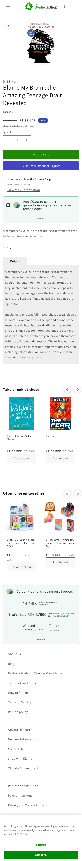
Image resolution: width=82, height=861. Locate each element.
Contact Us (15, 749)
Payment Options (20, 795)
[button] (8, 6)
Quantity (8, 132)
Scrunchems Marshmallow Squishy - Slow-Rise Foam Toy (60, 542)
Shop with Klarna (20, 758)
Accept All (41, 854)
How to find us (18, 693)
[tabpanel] (41, 314)
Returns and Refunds (23, 786)
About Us (14, 654)
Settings (41, 844)
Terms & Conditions (22, 683)
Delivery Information (22, 739)
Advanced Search (20, 730)
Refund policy (18, 712)
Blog (11, 664)
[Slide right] (49, 72)
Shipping (7, 126)
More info (41, 218)
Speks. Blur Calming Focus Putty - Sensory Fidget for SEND (21, 542)
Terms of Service (19, 702)
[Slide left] (32, 72)
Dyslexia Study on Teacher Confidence (35, 673)
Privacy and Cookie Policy (26, 805)
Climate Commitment (23, 768)
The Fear (50, 435)
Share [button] (10, 248)
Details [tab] (15, 261)
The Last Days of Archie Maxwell (19, 437)
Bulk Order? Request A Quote (41, 166)
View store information (23, 190)
